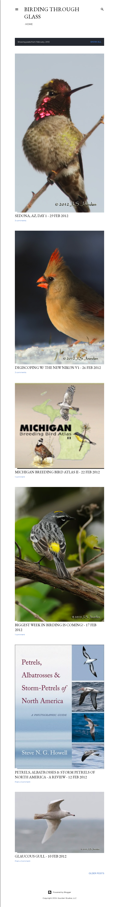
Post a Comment (22, 782)
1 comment (20, 477)
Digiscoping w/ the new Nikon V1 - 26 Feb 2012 (58, 367)
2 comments (20, 372)
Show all (95, 42)
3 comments (20, 220)
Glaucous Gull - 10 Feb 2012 (40, 856)
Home (29, 24)
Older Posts (96, 873)
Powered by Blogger (62, 892)
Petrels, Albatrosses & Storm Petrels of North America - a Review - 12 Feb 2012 (55, 774)
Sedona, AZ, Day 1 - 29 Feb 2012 (41, 215)
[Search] (102, 9)
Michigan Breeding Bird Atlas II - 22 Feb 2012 (57, 472)
